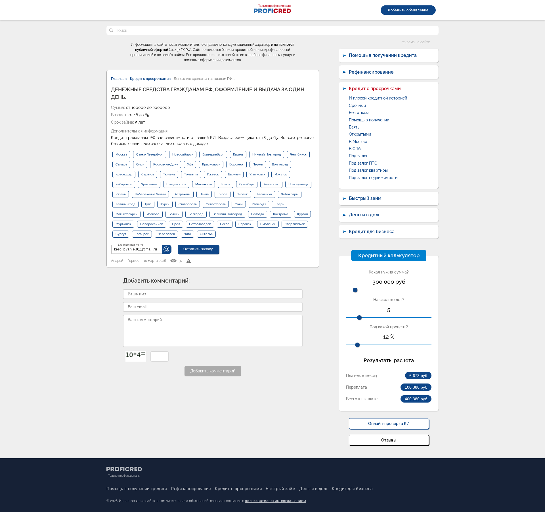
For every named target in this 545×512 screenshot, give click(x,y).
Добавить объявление (408, 10)
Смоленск (268, 224)
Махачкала (203, 184)
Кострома (280, 214)
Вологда (257, 214)
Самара (121, 164)
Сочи (239, 204)
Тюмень (169, 174)
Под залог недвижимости (373, 177)
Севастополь (216, 204)
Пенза (204, 194)
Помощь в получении (369, 120)
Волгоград (280, 164)
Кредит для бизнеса (372, 231)
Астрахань (182, 194)
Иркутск (280, 174)
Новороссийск (151, 224)
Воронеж (236, 164)
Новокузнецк (298, 184)
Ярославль (149, 184)
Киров (222, 194)
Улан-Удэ (259, 204)
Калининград (125, 204)
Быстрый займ (365, 198)
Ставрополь (188, 204)
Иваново (153, 214)
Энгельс (206, 234)
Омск (140, 164)
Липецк (242, 194)
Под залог (358, 156)
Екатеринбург (213, 154)
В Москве (358, 141)
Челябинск (298, 154)
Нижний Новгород (266, 154)
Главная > (119, 79)
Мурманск (123, 224)
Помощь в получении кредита (383, 55)
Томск (225, 184)
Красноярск (211, 164)
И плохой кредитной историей (378, 98)
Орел (176, 224)
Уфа (190, 164)
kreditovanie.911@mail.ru (135, 249)
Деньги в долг (364, 214)
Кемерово (271, 184)
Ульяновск (257, 174)
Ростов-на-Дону (165, 164)
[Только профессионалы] (272, 11)
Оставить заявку (198, 249)
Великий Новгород (227, 214)
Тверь (279, 204)
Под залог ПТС (363, 163)
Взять (354, 127)
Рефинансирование (371, 72)
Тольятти (191, 174)
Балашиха (264, 194)
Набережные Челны (150, 194)
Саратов (147, 174)
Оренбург (246, 184)
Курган (302, 214)
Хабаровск (124, 184)
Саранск (244, 224)
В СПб (355, 148)
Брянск (174, 214)
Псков (224, 224)
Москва (121, 154)
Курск (164, 204)
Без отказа (359, 112)
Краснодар (124, 174)
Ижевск (213, 174)
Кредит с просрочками (375, 88)
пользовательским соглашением (275, 501)
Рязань (121, 194)
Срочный (357, 105)
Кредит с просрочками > (150, 79)
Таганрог (142, 234)
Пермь (258, 164)
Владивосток (176, 184)
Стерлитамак (295, 224)
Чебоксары (289, 194)
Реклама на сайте (415, 42)
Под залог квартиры (368, 170)
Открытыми (360, 134)
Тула (147, 204)
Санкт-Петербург (149, 154)
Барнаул (234, 174)
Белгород (196, 214)
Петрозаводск (200, 224)
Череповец (166, 234)
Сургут (121, 234)
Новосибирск (182, 154)
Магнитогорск (126, 214)
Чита (187, 234)
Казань (238, 154)
